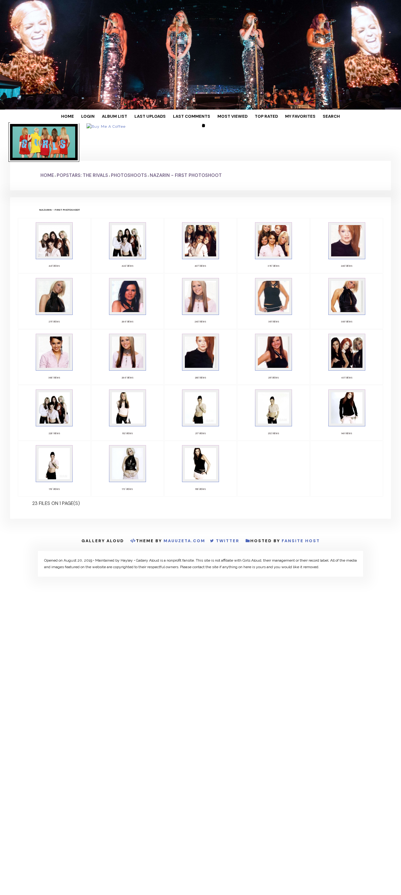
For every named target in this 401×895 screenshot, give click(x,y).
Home (90, 117)
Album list (128, 117)
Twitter (227, 485)
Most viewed (226, 117)
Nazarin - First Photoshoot (186, 145)
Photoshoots (129, 145)
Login (106, 117)
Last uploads (157, 117)
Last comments (192, 117)
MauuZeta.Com (184, 485)
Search (308, 117)
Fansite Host (301, 485)
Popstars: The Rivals (82, 145)
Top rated (254, 117)
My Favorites (282, 117)
